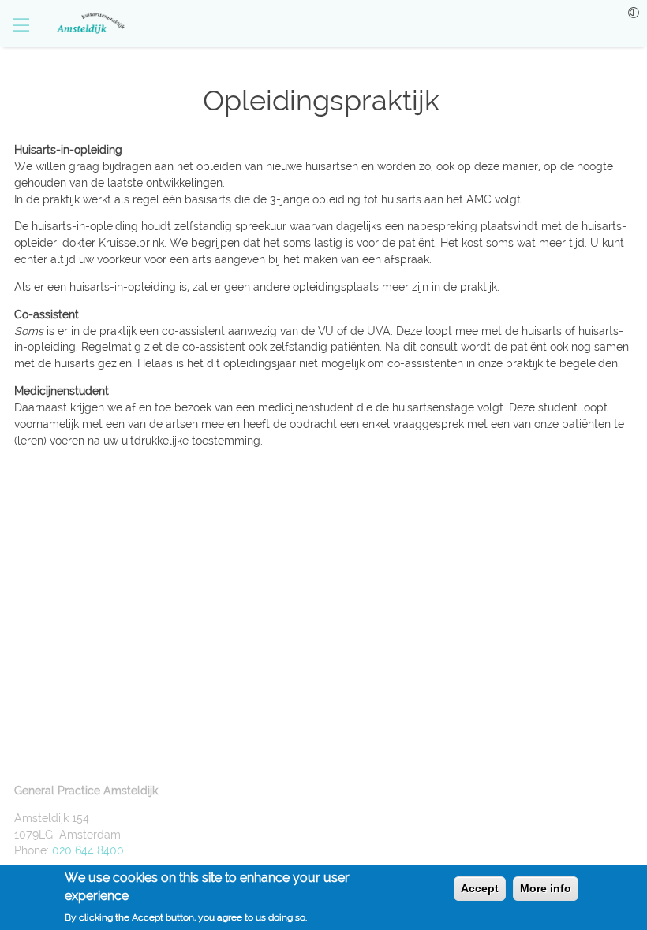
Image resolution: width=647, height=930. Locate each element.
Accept (480, 888)
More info (545, 888)
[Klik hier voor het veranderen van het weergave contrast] (633, 12)
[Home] (82, 23)
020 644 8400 (88, 850)
